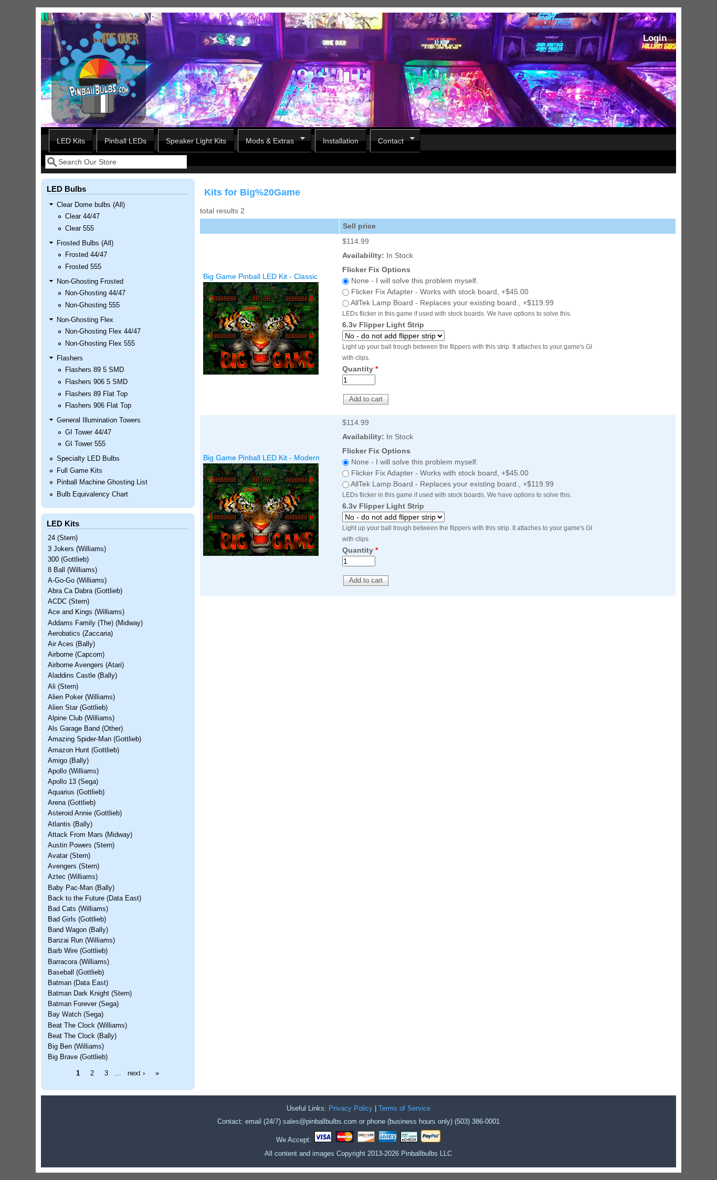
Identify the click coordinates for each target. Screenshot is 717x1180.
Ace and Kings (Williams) (86, 612)
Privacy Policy (351, 1108)
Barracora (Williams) (78, 962)
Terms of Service (404, 1108)
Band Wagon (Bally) (78, 930)
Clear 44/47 (82, 216)
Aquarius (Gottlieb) (76, 792)
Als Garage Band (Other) (85, 728)
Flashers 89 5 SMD (94, 370)
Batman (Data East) (78, 983)
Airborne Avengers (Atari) (86, 665)
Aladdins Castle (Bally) (82, 675)
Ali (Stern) (63, 686)
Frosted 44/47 (86, 254)
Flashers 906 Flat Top (98, 405)
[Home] (98, 121)
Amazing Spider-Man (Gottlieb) (94, 739)
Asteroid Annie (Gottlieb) (85, 813)
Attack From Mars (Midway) (90, 835)
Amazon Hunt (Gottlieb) (83, 750)
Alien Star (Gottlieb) (78, 707)
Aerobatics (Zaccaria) (80, 633)
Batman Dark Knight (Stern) (90, 993)
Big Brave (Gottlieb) (78, 1057)
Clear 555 (79, 228)
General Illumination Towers (99, 420)
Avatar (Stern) (69, 856)
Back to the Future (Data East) (94, 898)
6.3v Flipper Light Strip (383, 324)
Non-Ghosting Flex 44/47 (103, 331)
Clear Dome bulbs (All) (91, 205)
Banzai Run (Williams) (81, 940)
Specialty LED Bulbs (88, 458)
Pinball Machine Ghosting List (102, 482)
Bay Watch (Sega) (75, 1014)
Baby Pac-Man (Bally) (81, 888)
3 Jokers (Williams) (77, 549)
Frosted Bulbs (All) (85, 243)
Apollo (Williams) (73, 771)
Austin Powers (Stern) (81, 845)
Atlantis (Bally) (70, 824)
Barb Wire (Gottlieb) (78, 951)
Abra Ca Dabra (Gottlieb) (85, 591)
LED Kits (71, 141)
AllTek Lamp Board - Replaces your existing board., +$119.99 (452, 302)
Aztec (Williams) (73, 877)
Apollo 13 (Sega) (73, 781)
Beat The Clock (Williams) (87, 1025)
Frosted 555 (83, 267)
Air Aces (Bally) (71, 644)
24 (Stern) (63, 538)
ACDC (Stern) (68, 601)
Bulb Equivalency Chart (92, 494)
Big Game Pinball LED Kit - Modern (261, 457)
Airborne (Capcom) (76, 654)
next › (136, 1073)
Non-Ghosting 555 (92, 305)
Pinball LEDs (125, 141)
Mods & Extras (266, 141)
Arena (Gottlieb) (72, 802)
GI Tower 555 (85, 444)
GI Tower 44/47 (88, 432)
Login (655, 38)
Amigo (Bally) (68, 760)
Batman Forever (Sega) (83, 1004)
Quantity (360, 369)
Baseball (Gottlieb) (76, 972)
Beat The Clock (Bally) (82, 1036)
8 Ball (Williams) (72, 570)
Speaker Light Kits (196, 141)
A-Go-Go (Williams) (77, 580)
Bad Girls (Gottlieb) (77, 919)
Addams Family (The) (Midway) (95, 623)
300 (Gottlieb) (68, 559)
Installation (340, 141)
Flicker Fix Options (376, 269)
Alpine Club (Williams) (81, 718)
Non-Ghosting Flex (85, 320)
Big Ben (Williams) (76, 1046)
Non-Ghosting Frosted (90, 281)
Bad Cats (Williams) (78, 909)
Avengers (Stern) (73, 866)
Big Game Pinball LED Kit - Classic (260, 276)
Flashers (70, 358)
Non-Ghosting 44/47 (95, 293)
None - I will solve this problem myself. (414, 280)
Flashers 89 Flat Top (96, 394)
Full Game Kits (79, 470)
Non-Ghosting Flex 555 (100, 343)
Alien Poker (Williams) (81, 697)
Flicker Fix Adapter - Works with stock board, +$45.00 (440, 291)
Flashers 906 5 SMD (96, 382)
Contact (387, 141)
